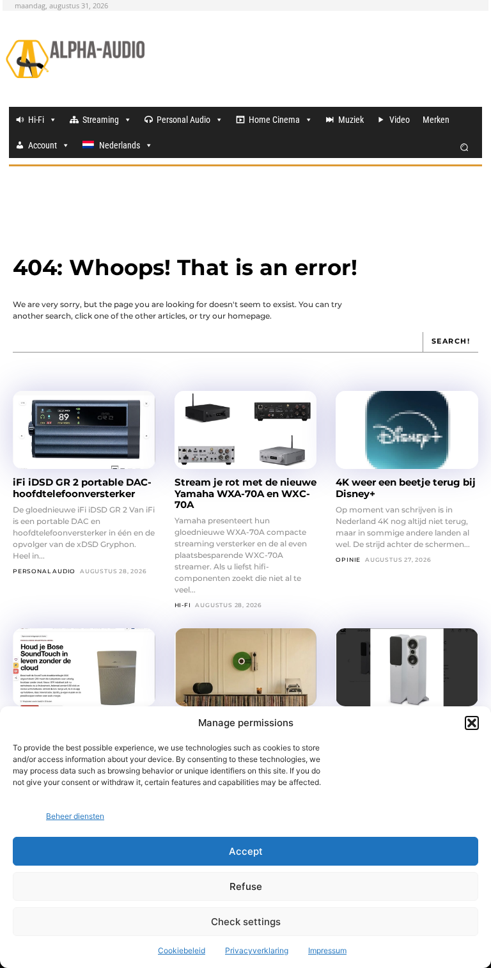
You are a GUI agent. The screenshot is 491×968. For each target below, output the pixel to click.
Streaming (100, 120)
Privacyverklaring (256, 950)
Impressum (327, 950)
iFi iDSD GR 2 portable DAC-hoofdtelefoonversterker (82, 487)
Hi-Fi (36, 120)
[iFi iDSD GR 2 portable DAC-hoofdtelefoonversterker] (84, 430)
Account (42, 145)
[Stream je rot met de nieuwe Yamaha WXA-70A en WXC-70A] (246, 430)
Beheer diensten (75, 816)
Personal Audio (183, 120)
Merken (436, 120)
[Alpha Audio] (75, 59)
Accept (246, 851)
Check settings (246, 922)
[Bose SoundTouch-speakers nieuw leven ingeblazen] (84, 667)
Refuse (246, 886)
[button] (471, 723)
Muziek (351, 120)
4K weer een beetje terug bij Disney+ (406, 487)
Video (399, 120)
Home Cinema (274, 120)
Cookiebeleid (181, 950)
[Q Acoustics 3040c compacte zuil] (407, 667)
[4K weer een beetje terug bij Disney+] (407, 430)
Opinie (348, 559)
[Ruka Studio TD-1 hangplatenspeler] (246, 667)
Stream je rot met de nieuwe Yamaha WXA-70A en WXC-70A (245, 493)
